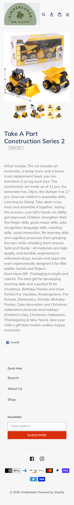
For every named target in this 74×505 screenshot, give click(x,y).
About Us (15, 388)
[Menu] (68, 13)
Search (13, 378)
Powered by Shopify (51, 492)
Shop (12, 399)
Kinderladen (29, 492)
